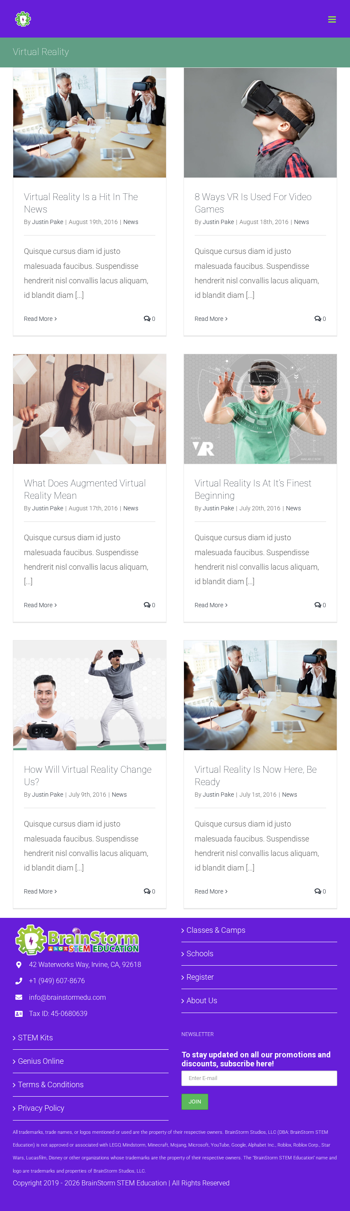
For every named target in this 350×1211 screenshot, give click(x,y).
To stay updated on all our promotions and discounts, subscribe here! (256, 1059)
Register (200, 976)
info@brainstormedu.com (67, 997)
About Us (202, 1000)
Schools (200, 953)
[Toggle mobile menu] (332, 19)
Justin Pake (47, 221)
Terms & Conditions (51, 1084)
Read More (38, 318)
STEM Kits (35, 1037)
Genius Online (41, 1061)
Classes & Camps (216, 930)
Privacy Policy (41, 1107)
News (130, 221)
